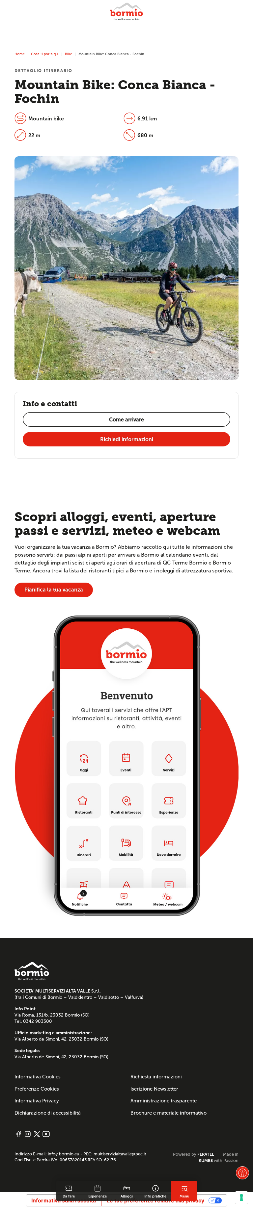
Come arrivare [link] (126, 419)
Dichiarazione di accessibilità (47, 1113)
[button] (242, 1172)
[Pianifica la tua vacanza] (126, 765)
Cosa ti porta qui (45, 54)
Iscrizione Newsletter (154, 1089)
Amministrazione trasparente (163, 1100)
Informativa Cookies (37, 1076)
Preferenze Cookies (36, 1089)
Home (19, 54)
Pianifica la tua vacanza (53, 589)
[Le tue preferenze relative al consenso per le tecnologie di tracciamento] (241, 1197)
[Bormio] (126, 11)
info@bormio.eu (63, 1154)
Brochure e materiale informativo (168, 1113)
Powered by (193, 1154)
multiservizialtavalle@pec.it (120, 1154)
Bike (68, 54)
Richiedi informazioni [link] (126, 439)
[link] (69, 1191)
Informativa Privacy (36, 1100)
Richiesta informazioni (156, 1076)
